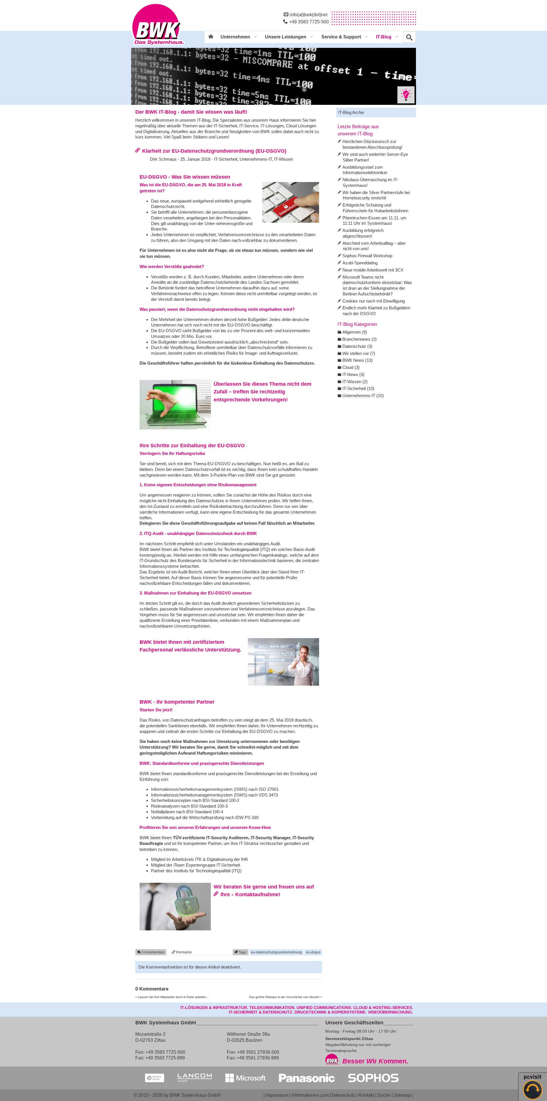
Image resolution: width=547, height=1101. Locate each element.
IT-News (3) (353, 374)
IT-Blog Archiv (351, 112)
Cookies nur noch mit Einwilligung (373, 301)
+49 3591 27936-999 (258, 1057)
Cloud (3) (351, 367)
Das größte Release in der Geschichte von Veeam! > (285, 997)
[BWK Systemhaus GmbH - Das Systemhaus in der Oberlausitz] (158, 45)
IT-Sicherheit (225, 159)
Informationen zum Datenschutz (323, 1095)
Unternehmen (235, 37)
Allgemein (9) (354, 332)
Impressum (277, 1095)
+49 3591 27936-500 (258, 1052)
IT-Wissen (283, 159)
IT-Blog (383, 37)
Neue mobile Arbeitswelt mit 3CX (372, 269)
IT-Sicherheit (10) (358, 388)
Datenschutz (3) (357, 346)
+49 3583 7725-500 (309, 21)
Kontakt (366, 1095)
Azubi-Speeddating (359, 262)
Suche (384, 1095)
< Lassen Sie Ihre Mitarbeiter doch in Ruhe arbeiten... (172, 997)
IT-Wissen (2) (355, 381)
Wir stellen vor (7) (358, 353)
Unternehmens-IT (256, 159)
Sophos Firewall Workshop (367, 255)
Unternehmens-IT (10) (363, 395)
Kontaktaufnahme (257, 894)
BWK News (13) (357, 360)
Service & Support (341, 37)
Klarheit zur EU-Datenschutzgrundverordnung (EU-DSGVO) (214, 151)
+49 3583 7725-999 (165, 1057)
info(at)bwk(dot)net (308, 14)
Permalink (183, 952)
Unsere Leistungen (285, 37)
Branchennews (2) (359, 339)
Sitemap (402, 1095)
